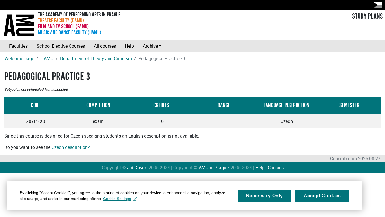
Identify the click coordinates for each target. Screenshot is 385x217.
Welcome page (19, 58)
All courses (105, 46)
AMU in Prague (214, 167)
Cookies (276, 167)
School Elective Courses (61, 46)
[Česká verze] (376, 5)
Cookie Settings (117, 198)
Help (129, 46)
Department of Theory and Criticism (96, 58)
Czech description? (71, 147)
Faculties (18, 46)
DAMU (47, 58)
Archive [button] (150, 46)
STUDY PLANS (367, 16)
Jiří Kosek (137, 167)
